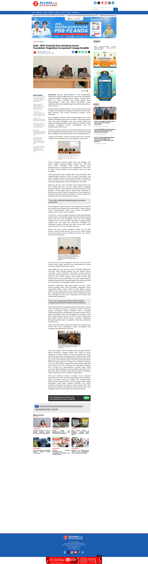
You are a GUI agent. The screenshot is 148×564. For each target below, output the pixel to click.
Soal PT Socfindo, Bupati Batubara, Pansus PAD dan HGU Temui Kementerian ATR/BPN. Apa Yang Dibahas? (104, 139)
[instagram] (102, 3)
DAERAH (45, 12)
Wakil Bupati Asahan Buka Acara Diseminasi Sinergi (99, 15)
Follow (86, 398)
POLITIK (63, 12)
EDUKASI (68, 12)
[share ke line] (86, 53)
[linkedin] (113, 3)
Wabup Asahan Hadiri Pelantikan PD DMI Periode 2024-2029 (34, 15)
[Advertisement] (46, 474)
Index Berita (75, 12)
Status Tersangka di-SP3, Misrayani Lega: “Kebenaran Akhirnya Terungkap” (104, 123)
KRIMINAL (51, 12)
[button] (82, 91)
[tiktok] (109, 3)
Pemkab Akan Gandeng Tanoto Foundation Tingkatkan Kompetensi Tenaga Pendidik (61, 406)
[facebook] (95, 3)
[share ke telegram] (83, 53)
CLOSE (99, 556)
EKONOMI (57, 12)
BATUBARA (41, 41)
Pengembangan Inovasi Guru (42, 409)
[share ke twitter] (76, 53)
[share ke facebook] (73, 53)
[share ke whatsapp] (79, 53)
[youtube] (106, 3)
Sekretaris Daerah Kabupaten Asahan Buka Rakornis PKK (68, 15)
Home (33, 12)
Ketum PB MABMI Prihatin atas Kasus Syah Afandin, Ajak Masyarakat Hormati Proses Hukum (105, 131)
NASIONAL (39, 12)
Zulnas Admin (40, 51)
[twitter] (99, 3)
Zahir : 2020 (55, 409)
